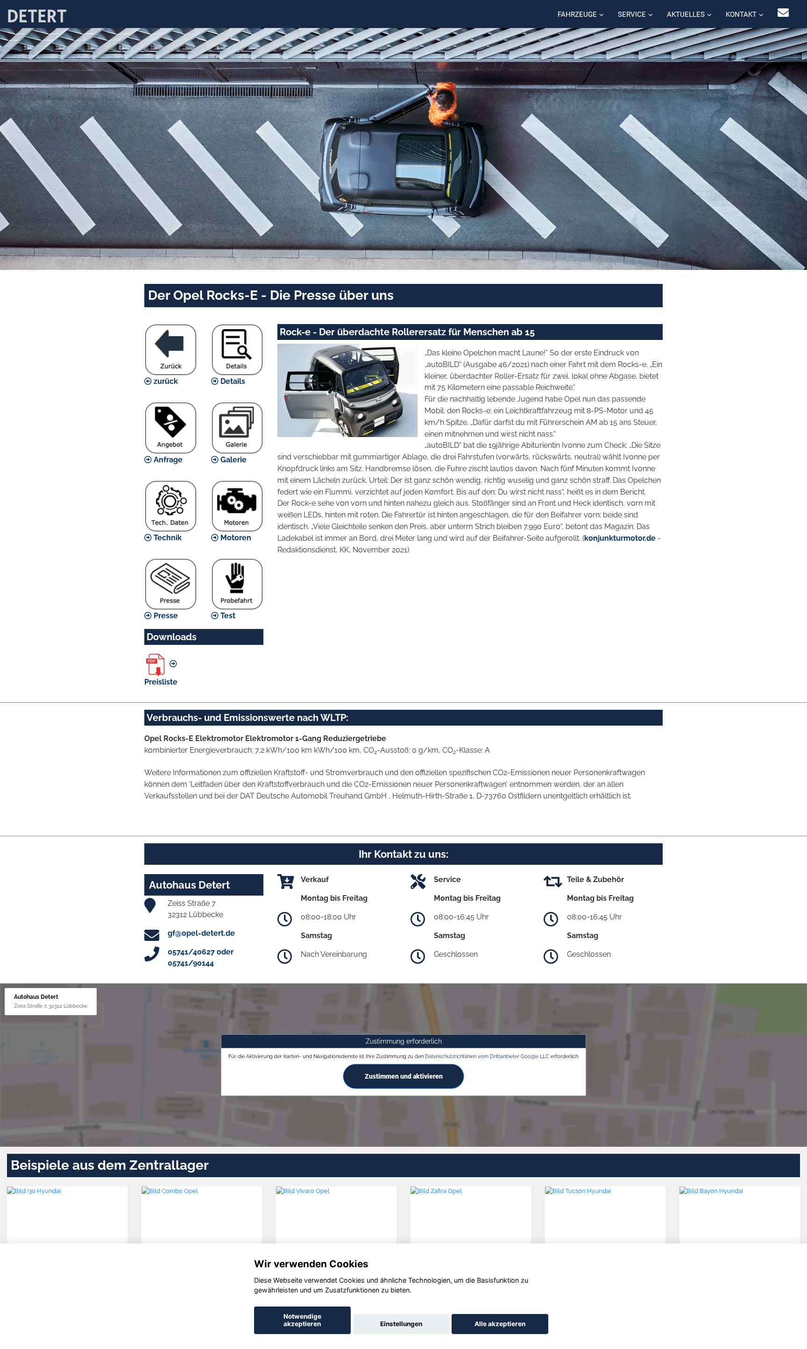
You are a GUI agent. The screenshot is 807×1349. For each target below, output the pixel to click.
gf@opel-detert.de (201, 933)
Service (632, 14)
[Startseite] (37, 15)
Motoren (235, 537)
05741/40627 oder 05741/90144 (201, 957)
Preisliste (160, 682)
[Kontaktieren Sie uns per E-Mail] (783, 13)
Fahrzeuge (577, 14)
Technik (167, 537)
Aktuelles (686, 14)
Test (227, 615)
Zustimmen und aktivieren (404, 1076)
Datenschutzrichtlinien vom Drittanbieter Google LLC (487, 1056)
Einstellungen (401, 1324)
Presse (165, 615)
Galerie (233, 459)
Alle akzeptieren (499, 1324)
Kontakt (741, 14)
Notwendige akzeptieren (302, 1320)
